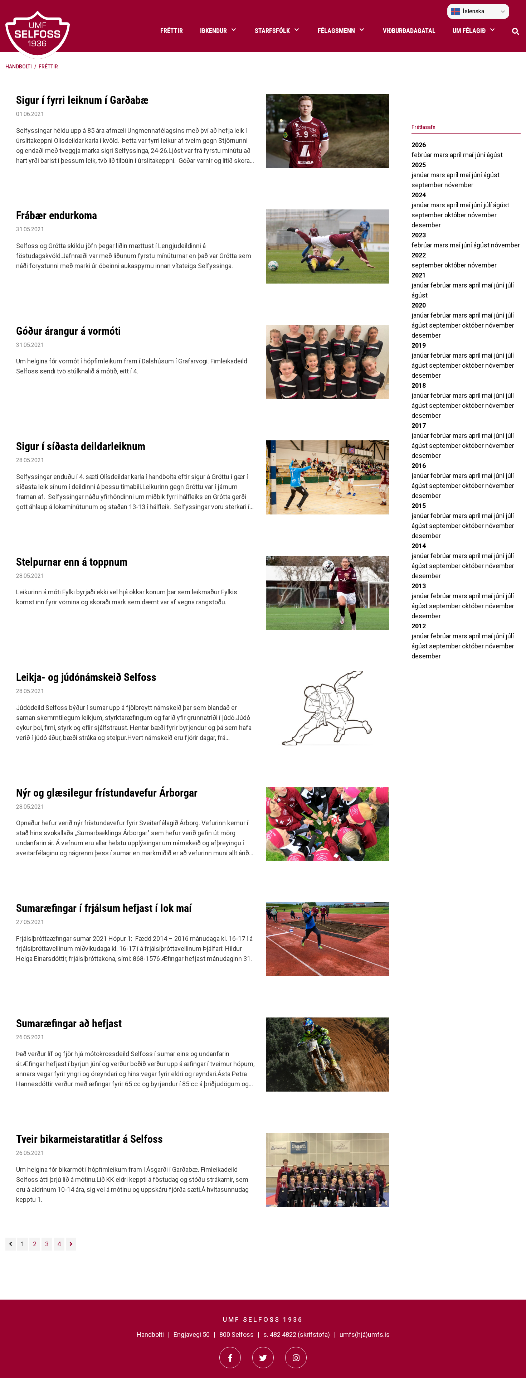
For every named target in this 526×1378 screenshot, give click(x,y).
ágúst (495, 155)
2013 (418, 586)
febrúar (422, 155)
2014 (418, 546)
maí (469, 155)
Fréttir (48, 66)
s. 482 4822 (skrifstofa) (296, 1334)
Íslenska (473, 11)
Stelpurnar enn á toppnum (71, 562)
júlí (488, 205)
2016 (418, 465)
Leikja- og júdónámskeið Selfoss (86, 677)
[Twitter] (263, 1357)
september (427, 185)
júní (481, 155)
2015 (418, 505)
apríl (456, 155)
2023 (418, 235)
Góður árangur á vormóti (68, 331)
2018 (418, 385)
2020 (418, 305)
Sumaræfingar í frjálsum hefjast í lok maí (104, 908)
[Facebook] (230, 1357)
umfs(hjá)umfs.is (365, 1334)
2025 (418, 165)
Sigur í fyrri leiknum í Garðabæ (82, 100)
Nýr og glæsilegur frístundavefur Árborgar (107, 793)
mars (442, 155)
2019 (418, 345)
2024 (418, 195)
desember (426, 225)
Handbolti (18, 66)
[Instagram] (296, 1357)
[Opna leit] (515, 30)
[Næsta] (71, 1244)
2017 (418, 425)
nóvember (458, 185)
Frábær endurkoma (56, 215)
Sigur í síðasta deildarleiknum (80, 446)
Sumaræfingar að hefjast (69, 1023)
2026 (418, 145)
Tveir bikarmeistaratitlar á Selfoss (89, 1139)
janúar (420, 175)
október (456, 215)
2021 (418, 275)
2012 (418, 626)
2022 (418, 255)
